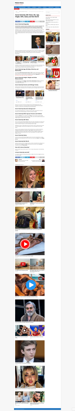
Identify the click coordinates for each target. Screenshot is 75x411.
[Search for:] (55, 8)
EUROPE (29, 7)
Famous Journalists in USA (27, 19)
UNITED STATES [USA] (22, 7)
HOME (16, 7)
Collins (22, 19)
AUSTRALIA (34, 7)
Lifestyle (44, 7)
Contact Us (57, 7)
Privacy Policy (51, 7)
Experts (39, 7)
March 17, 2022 (18, 19)
